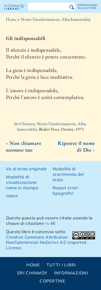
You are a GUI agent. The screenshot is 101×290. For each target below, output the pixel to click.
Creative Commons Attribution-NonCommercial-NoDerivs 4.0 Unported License (46, 242)
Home (11, 19)
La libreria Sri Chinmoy (15, 11)
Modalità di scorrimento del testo (68, 174)
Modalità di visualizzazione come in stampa (22, 182)
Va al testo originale (26, 168)
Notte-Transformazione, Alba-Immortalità (56, 19)
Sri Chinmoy (32, 272)
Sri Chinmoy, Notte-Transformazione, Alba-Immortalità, (50, 126)
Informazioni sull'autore (87, 6)
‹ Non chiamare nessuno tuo (23, 146)
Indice (12, 195)
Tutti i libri (61, 264)
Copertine (53, 281)
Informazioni (71, 272)
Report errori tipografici (65, 190)
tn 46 (50, 223)
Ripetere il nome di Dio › (76, 146)
